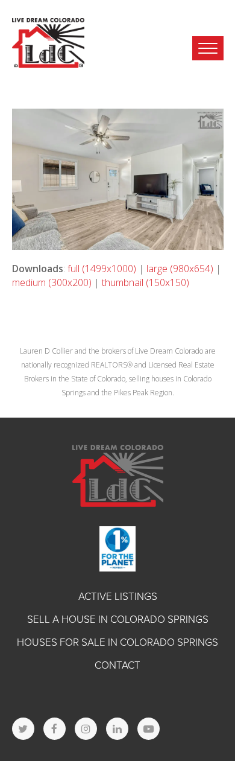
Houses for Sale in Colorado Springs (117, 642)
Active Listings (117, 596)
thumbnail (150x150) (145, 282)
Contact (117, 665)
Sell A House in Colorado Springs (117, 619)
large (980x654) (179, 268)
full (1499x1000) (101, 268)
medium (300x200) (52, 282)
